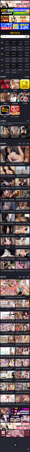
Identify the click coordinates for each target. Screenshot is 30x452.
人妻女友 (20, 64)
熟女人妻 (7, 49)
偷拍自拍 (14, 53)
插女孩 (7, 70)
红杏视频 (7, 72)
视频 (2, 48)
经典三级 (14, 55)
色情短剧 (14, 72)
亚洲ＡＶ (7, 47)
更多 (28, 143)
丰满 (20, 277)
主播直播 (20, 49)
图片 (2, 59)
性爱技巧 (27, 66)
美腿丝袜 (7, 61)
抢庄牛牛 (27, 44)
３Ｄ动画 (27, 47)
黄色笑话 (20, 66)
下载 (28, 121)
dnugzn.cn (15, 33)
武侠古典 (27, 64)
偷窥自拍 (7, 58)
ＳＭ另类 (27, 49)
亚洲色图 (14, 58)
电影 (2, 54)
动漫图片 (27, 58)
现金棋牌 (20, 44)
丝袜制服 (14, 49)
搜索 (27, 36)
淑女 (24, 277)
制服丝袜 (7, 55)
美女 (20, 143)
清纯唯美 (14, 61)
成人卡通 (20, 53)
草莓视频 (20, 70)
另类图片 (27, 61)
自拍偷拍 (14, 47)
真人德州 (14, 41)
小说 (2, 65)
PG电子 (7, 41)
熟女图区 (20, 61)
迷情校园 (7, 66)
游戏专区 (27, 41)
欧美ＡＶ (20, 47)
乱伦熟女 (20, 55)
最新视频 (3, 143)
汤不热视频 (26, 70)
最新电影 (3, 277)
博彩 (2, 43)
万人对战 (20, 41)
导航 (2, 71)
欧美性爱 (27, 53)
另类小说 (14, 66)
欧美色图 (20, 58)
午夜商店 (14, 70)
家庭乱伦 (14, 64)
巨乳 (24, 143)
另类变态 (27, 55)
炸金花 (13, 44)
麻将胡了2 (7, 44)
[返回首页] (28, 449)
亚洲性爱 (7, 53)
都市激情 (7, 64)
